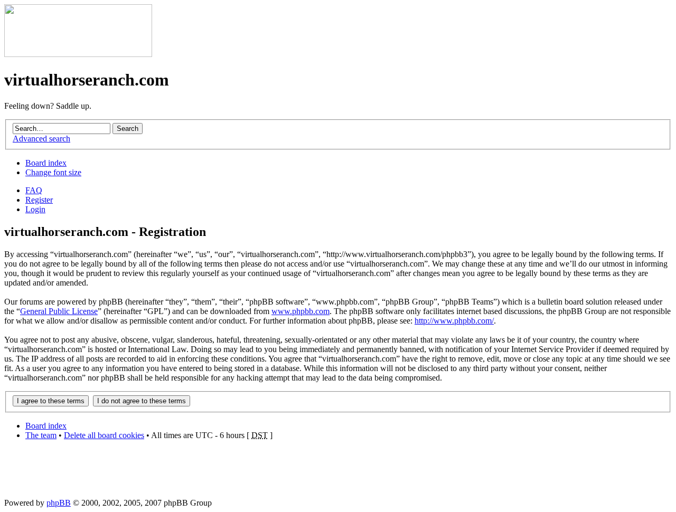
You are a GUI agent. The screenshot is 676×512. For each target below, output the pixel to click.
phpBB (58, 502)
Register (39, 199)
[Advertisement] (338, 472)
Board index (46, 162)
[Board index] (78, 54)
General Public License (59, 311)
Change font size (53, 172)
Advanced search (41, 138)
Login (35, 209)
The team (41, 435)
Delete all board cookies (104, 435)
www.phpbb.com (300, 311)
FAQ (33, 190)
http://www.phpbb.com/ (454, 320)
